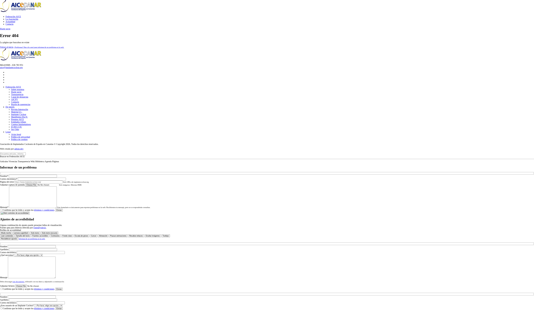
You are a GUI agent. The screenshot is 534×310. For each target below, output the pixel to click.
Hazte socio (5, 29)
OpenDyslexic (39, 227)
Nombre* (4, 176)
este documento (18, 282)
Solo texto (35, 233)
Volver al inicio (6, 47)
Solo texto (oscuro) (49, 233)
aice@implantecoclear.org (11, 67)
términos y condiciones (44, 210)
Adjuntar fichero (7, 286)
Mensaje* (75, 207)
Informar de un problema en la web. (32, 239)
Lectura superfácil (21, 233)
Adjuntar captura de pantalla (41, 185)
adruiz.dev (19, 149)
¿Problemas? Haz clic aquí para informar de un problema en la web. (39, 47)
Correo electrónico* (9, 179)
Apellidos (4, 249)
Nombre (4, 246)
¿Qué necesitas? (7, 255)
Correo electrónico (8, 252)
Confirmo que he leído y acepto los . (29, 210)
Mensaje (4, 277)
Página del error (44, 182)
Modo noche (6, 233)
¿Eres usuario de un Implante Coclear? (17, 305)
